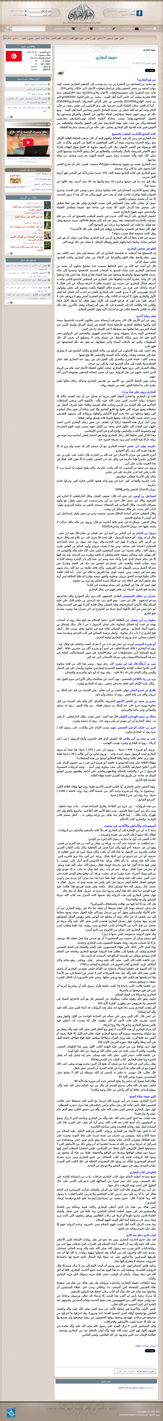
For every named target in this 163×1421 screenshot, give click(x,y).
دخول (22, 11)
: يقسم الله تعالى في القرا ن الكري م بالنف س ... (27, 296)
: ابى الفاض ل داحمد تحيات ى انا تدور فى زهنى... (27, 267)
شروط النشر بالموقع (43, 184)
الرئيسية (148, 28)
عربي (124, 14)
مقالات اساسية (62, 28)
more (9, 117)
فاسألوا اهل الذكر (28, 260)
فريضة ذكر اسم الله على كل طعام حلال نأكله (27, 109)
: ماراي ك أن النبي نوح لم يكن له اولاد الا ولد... (27, 289)
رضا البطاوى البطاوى (34, 213)
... (111, 38)
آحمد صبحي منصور (34, 203)
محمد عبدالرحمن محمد (32, 243)
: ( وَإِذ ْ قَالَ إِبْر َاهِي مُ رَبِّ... (30, 280)
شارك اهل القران (28, 170)
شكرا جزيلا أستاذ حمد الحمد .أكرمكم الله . (84, 38)
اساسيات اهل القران (126, 1371)
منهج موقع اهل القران (42, 179)
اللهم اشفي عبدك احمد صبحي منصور (136, 38)
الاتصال (84, 28)
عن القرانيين (127, 28)
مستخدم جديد (19, 15)
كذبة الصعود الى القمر (36, 89)
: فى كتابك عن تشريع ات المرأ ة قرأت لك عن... (27, 274)
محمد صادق (37, 233)
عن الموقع (102, 1408)
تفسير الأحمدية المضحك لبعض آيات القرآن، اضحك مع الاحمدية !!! (27, 100)
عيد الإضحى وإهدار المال (35, 84)
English (132, 14)
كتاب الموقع (105, 28)
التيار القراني (90, 1408)
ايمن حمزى (25, 46)
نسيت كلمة (14, 11)
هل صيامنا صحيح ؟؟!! (37, 94)
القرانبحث (78, 1408)
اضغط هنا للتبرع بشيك (15, 186)
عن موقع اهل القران (43, 173)
